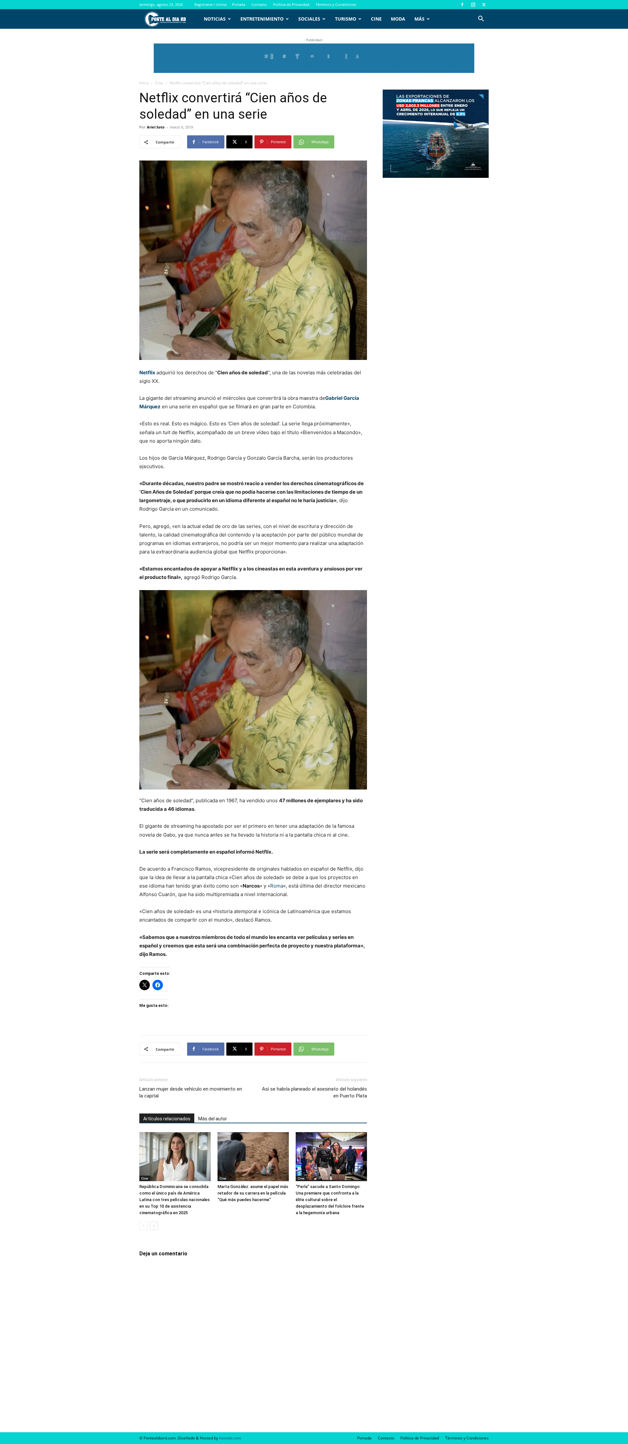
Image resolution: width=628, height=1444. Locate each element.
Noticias (215, 19)
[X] (484, 4)
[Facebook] (462, 4)
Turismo (345, 19)
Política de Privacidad (291, 4)
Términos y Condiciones (336, 4)
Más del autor (212, 1118)
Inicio (144, 83)
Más (419, 19)
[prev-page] (143, 1226)
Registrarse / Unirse (210, 4)
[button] (481, 19)
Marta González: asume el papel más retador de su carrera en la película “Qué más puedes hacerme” (253, 1193)
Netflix (147, 372)
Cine (376, 19)
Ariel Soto (156, 127)
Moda (398, 19)
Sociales (309, 19)
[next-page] (154, 1226)
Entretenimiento (262, 19)
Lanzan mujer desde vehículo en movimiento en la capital (190, 1092)
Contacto (259, 4)
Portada (238, 4)
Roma (276, 886)
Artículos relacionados (166, 1118)
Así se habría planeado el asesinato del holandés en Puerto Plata (314, 1092)
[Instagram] (473, 4)
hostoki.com (230, 1438)
